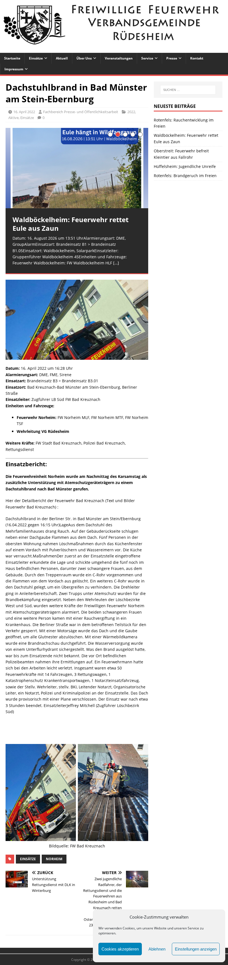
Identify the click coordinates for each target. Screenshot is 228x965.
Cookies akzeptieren (120, 949)
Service (147, 58)
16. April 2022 (24, 111)
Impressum (13, 69)
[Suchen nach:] (188, 90)
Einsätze (36, 58)
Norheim (54, 859)
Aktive (13, 117)
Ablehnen (156, 949)
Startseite (12, 58)
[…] (116, 263)
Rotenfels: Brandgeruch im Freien (185, 175)
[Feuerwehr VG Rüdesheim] (114, 49)
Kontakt (196, 58)
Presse (171, 58)
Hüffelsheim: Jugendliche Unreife (185, 166)
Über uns (84, 58)
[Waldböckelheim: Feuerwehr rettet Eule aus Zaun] (77, 168)
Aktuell (62, 58)
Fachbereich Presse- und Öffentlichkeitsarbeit (80, 111)
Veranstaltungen (119, 58)
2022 (131, 111)
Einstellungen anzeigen (196, 949)
